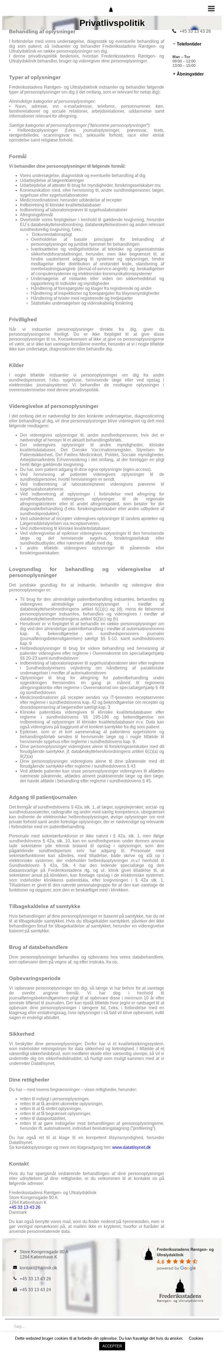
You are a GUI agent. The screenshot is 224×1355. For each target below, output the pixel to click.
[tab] (194, 44)
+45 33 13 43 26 (24, 1207)
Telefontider (189, 44)
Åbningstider (190, 74)
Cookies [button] (196, 1338)
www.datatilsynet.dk (131, 1147)
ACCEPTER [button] (112, 1346)
